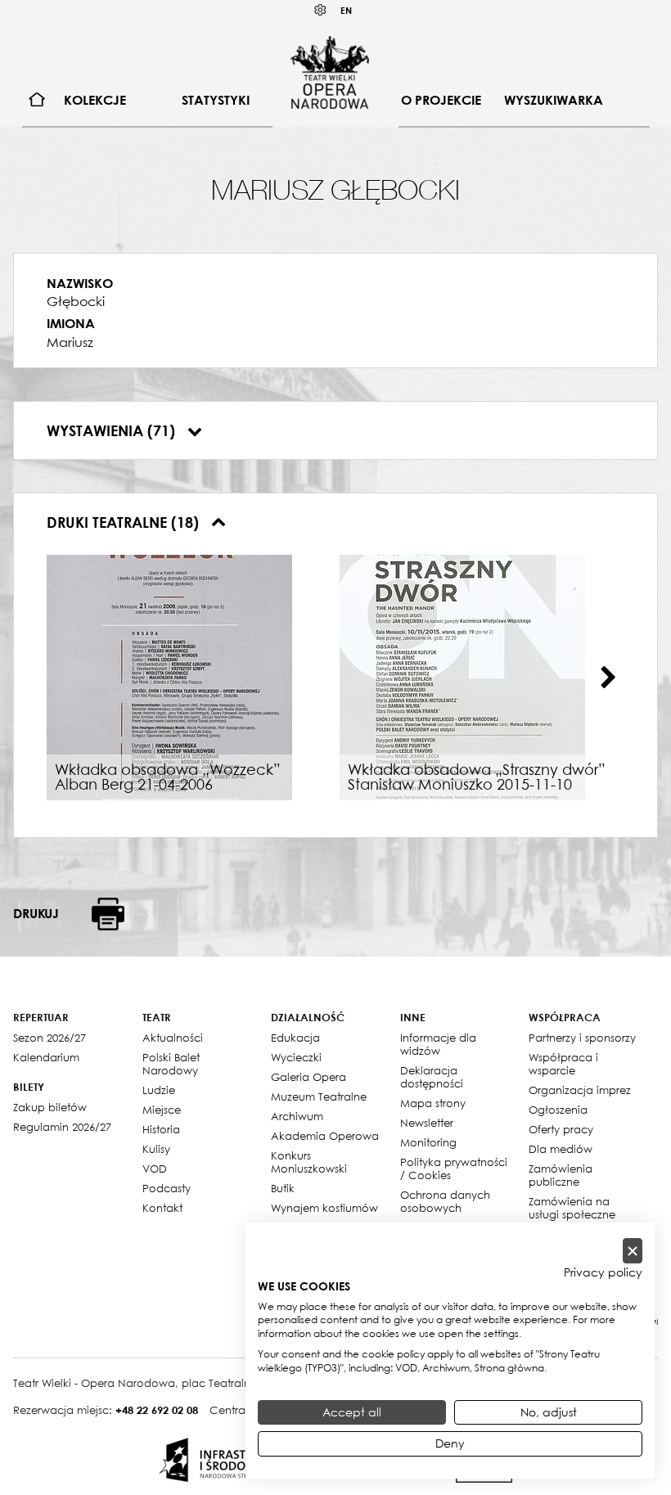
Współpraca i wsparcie (563, 1064)
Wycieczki (296, 1057)
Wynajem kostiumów (324, 1207)
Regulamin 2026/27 (62, 1126)
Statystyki (216, 100)
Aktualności (172, 1037)
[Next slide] (608, 677)
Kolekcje (95, 100)
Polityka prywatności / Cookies (453, 1168)
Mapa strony (433, 1103)
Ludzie (158, 1089)
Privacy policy (603, 1272)
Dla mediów (560, 1148)
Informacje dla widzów (438, 1044)
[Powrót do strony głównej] (329, 72)
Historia (161, 1129)
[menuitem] (37, 100)
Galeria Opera (308, 1076)
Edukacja (295, 1037)
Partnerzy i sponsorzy (582, 1037)
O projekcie (441, 100)
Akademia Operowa (325, 1135)
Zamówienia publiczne (560, 1175)
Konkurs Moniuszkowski (309, 1162)
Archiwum (297, 1116)
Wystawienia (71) (113, 430)
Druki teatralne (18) (125, 522)
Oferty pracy (561, 1129)
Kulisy (156, 1148)
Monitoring (428, 1142)
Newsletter (426, 1122)
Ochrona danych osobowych (445, 1201)
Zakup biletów (50, 1107)
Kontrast (320, 10)
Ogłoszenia (558, 1109)
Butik (283, 1188)
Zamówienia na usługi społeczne (572, 1208)
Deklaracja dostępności (431, 1077)
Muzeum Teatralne (319, 1096)
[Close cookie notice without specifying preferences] (632, 1250)
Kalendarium (46, 1057)
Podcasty (166, 1188)
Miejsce (161, 1109)
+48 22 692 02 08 (156, 1409)
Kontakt (162, 1207)
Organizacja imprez (580, 1089)
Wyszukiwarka (553, 100)
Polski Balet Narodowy (171, 1064)
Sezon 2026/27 (49, 1037)
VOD (154, 1168)
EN (346, 10)
